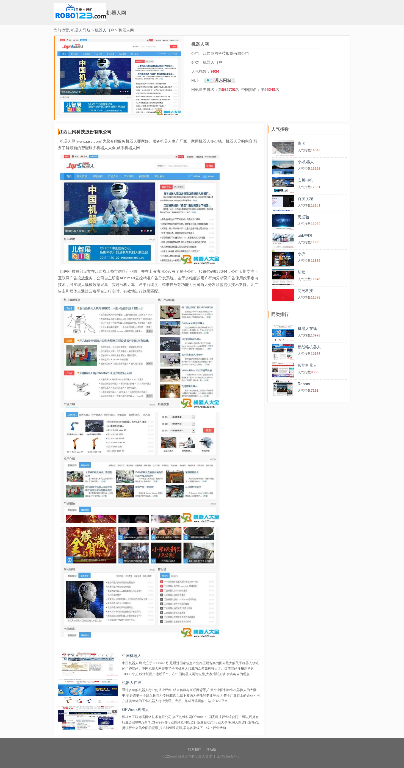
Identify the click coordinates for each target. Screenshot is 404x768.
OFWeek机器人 (135, 709)
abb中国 (305, 235)
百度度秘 (305, 198)
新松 (301, 272)
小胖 (301, 254)
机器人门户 (104, 30)
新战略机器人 (309, 347)
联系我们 (194, 750)
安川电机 (305, 180)
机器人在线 (131, 682)
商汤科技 (305, 290)
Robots (304, 384)
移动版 (211, 750)
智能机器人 (307, 365)
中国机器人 (131, 655)
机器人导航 (80, 30)
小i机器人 (306, 162)
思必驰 (303, 217)
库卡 (301, 143)
